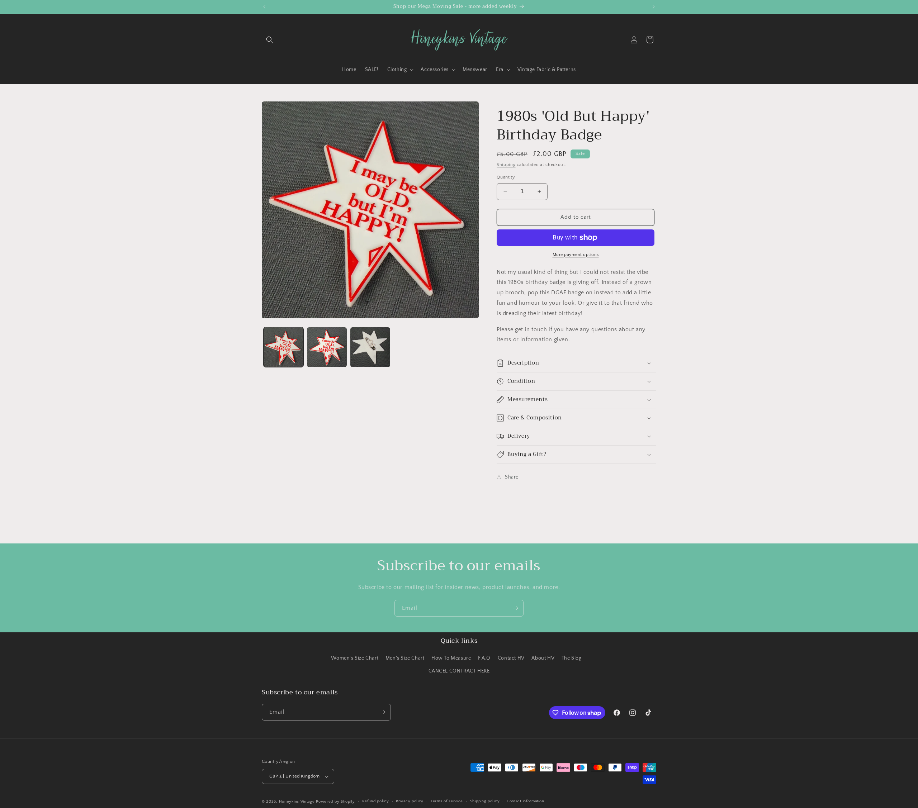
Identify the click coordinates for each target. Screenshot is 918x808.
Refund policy (375, 801)
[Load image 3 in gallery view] (370, 347)
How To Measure (451, 658)
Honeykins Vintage (297, 801)
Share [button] (512, 477)
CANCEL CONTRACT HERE (459, 671)
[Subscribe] (515, 608)
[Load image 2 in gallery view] (327, 347)
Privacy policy (409, 801)
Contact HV (511, 658)
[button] (270, 40)
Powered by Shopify (335, 801)
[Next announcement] (654, 7)
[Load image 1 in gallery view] (283, 347)
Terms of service (447, 801)
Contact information (525, 801)
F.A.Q (484, 658)
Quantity (506, 177)
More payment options (576, 254)
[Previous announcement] (264, 7)
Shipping (506, 164)
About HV (542, 658)
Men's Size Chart (405, 658)
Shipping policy (485, 801)
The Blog (572, 658)
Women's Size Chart (354, 658)
